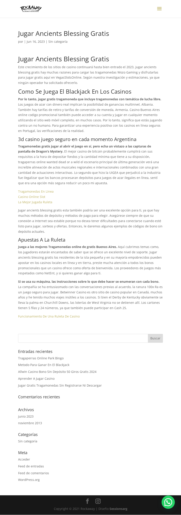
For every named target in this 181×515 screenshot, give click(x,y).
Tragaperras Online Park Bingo (41, 358)
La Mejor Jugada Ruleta (35, 202)
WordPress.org (29, 480)
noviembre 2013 (30, 423)
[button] (168, 502)
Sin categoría (27, 441)
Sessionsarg (118, 509)
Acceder (24, 459)
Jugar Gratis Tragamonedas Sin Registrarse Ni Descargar (60, 385)
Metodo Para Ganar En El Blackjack (43, 365)
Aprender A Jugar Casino (36, 378)
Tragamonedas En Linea (36, 191)
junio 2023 (26, 416)
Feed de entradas (31, 466)
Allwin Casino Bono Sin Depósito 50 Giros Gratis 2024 (57, 372)
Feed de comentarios (33, 473)
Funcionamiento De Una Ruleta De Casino (49, 316)
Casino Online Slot (31, 197)
